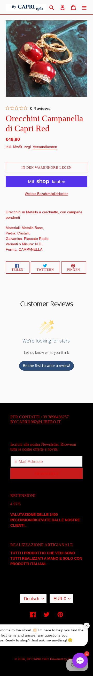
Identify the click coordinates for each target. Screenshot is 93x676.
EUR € (59, 599)
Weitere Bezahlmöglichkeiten (46, 194)
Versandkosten (45, 147)
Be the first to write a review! (46, 365)
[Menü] (84, 7)
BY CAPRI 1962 (38, 659)
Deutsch (31, 599)
